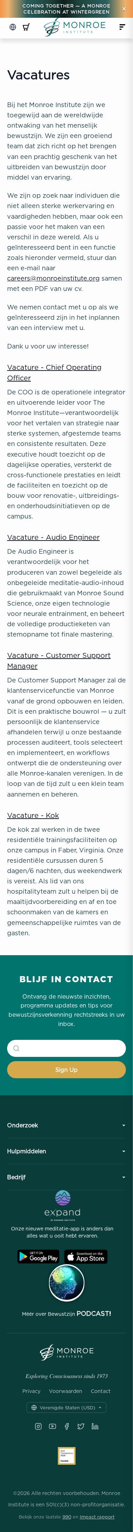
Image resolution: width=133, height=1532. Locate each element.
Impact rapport (97, 1516)
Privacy (31, 1391)
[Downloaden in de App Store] (86, 1256)
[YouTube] (52, 1426)
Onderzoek (22, 1125)
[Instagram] (38, 1426)
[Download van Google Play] (38, 1256)
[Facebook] (66, 1426)
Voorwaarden (65, 1391)
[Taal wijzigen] (12, 27)
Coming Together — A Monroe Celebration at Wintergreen (66, 8)
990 (66, 1516)
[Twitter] (80, 1426)
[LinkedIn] (95, 1426)
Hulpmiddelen (26, 1151)
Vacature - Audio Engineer (53, 537)
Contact (101, 1391)
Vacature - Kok (33, 815)
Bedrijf (16, 1177)
